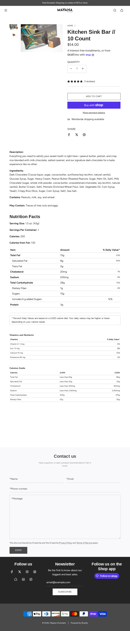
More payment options (94, 112)
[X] (19, 571)
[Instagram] (27, 571)
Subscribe (65, 591)
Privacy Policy (65, 543)
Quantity (73, 62)
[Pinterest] (34, 571)
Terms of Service (84, 543)
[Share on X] (76, 135)
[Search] (114, 10)
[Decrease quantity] (71, 69)
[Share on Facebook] (68, 135)
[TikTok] (30, 579)
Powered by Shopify (79, 623)
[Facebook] (11, 571)
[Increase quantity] (82, 69)
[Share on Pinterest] (84, 135)
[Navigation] (5, 10)
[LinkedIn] (23, 579)
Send (18, 550)
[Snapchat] (15, 579)
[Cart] (121, 10)
